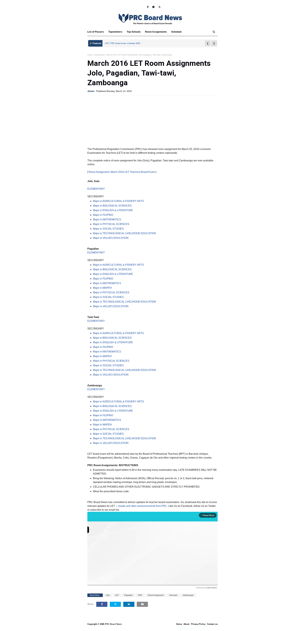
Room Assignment (156, 595)
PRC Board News (113, 624)
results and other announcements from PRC (142, 506)
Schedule (176, 31)
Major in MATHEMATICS (107, 219)
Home (90, 55)
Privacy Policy (198, 624)
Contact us (212, 624)
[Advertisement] (152, 121)
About (186, 624)
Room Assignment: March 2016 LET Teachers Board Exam (122, 172)
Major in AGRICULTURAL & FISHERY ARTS (118, 201)
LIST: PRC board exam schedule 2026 (122, 43)
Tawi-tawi (173, 595)
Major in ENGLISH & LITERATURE (113, 210)
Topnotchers (115, 31)
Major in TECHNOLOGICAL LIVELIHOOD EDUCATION (124, 233)
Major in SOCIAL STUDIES (108, 228)
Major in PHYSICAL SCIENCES (111, 224)
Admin (91, 91)
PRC (140, 595)
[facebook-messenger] (153, 7)
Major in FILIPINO (103, 215)
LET (117, 595)
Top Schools (134, 31)
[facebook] (148, 7)
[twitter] (159, 7)
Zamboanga (99, 55)
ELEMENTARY (96, 188)
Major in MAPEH (102, 287)
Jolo (108, 595)
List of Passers (95, 31)
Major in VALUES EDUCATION (111, 238)
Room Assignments (156, 31)
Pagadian (128, 595)
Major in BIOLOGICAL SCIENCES (112, 205)
